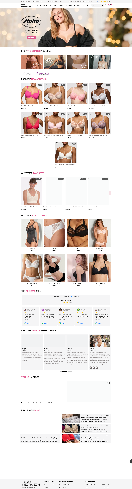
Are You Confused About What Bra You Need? (93, 417)
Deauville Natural (32, 283)
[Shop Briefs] (54, 233)
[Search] (103, 5)
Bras (50, 5)
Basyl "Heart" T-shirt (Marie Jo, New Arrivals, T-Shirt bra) (30, 106)
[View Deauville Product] (32, 268)
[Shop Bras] (77, 233)
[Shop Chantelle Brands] (100, 62)
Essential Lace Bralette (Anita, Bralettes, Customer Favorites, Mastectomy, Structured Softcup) (31, 207)
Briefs (55, 5)
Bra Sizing (77, 5)
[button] (48, 1)
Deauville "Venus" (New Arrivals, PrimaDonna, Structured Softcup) (75, 135)
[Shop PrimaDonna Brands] (77, 62)
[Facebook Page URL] (71, 367)
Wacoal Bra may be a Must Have (90, 438)
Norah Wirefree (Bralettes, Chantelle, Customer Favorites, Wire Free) (74, 207)
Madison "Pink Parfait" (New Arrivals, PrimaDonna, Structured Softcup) (76, 106)
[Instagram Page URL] (74, 367)
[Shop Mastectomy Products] (100, 233)
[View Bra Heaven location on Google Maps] (97, 1)
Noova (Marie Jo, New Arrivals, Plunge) (53, 135)
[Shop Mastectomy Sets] (54, 268)
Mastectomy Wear (54, 283)
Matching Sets (77, 283)
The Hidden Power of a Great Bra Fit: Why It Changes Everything (40, 438)
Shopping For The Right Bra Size (90, 427)
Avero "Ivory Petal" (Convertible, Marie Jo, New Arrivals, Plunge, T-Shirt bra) (65, 164)
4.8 (99, 1)
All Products (43, 5)
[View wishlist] (108, 5)
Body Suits (32, 248)
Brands (61, 5)
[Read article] (41, 424)
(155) (109, 1)
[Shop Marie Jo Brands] (32, 62)
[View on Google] (25, 309)
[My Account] (105, 5)
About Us (85, 5)
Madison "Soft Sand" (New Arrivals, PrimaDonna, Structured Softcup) (97, 135)
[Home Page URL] (31, 483)
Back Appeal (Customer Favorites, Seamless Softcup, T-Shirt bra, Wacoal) (52, 207)
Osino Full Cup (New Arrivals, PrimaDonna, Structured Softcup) (99, 106)
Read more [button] (44, 319)
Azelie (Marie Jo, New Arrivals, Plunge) (30, 135)
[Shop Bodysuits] (32, 233)
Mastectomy (100, 248)
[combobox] (96, 5)
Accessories (69, 5)
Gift (37, 5)
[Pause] (108, 383)
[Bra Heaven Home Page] (27, 5)
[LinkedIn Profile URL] (68, 367)
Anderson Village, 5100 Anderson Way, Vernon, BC (80, 1)
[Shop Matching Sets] (77, 268)
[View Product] (32, 93)
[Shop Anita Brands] (55, 62)
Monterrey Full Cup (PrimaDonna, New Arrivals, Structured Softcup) (53, 106)
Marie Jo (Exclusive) (100, 283)
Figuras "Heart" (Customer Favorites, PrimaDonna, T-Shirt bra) (97, 207)
